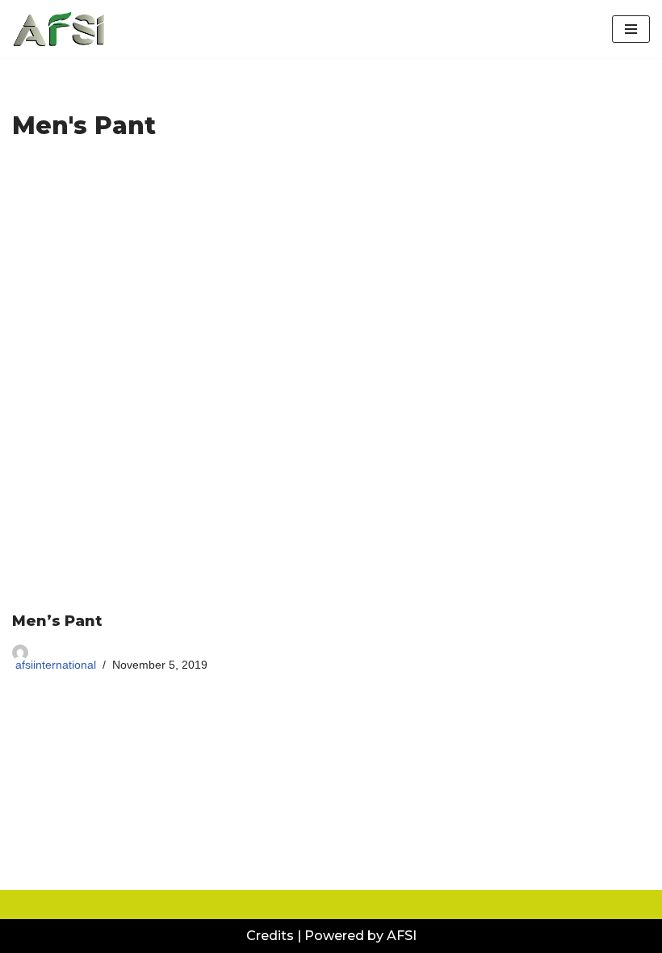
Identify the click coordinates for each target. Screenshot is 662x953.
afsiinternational (55, 664)
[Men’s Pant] (331, 382)
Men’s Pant (57, 621)
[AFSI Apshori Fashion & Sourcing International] (60, 29)
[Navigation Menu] (631, 29)
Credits (270, 935)
